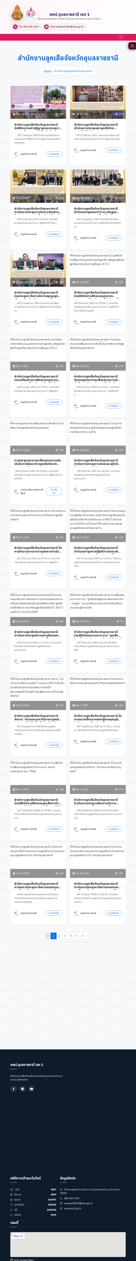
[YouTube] (31, 1088)
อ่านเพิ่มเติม (54, 153)
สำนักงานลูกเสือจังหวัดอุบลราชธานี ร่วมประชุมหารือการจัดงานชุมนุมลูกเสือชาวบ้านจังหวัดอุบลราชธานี (36, 296)
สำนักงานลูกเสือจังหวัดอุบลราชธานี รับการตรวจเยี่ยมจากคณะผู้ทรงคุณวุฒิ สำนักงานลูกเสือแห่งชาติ (98, 719)
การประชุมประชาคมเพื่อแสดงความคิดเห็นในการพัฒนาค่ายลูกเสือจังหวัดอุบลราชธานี (37, 463)
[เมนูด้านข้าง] (132, 46)
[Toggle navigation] (121, 37)
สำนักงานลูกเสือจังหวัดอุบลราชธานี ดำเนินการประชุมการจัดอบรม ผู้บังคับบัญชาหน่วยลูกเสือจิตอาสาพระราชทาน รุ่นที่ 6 (97, 465)
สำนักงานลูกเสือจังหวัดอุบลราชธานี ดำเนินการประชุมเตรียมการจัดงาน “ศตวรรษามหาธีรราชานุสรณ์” (96, 803)
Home (47, 71)
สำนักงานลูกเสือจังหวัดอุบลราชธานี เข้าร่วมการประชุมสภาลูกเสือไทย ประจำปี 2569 (96, 128)
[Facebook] (13, 1088)
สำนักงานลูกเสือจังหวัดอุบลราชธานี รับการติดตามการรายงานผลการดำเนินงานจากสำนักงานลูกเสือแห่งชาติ (38, 551)
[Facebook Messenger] (22, 1088)
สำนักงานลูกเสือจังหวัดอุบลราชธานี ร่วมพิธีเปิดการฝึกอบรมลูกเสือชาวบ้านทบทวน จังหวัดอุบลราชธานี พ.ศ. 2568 (38, 803)
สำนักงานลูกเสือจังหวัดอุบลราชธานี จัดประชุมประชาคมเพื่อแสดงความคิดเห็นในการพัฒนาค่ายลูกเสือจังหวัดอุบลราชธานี (96, 381)
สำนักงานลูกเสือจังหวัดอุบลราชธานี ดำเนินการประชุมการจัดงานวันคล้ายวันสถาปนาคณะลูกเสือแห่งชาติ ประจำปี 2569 (37, 214)
